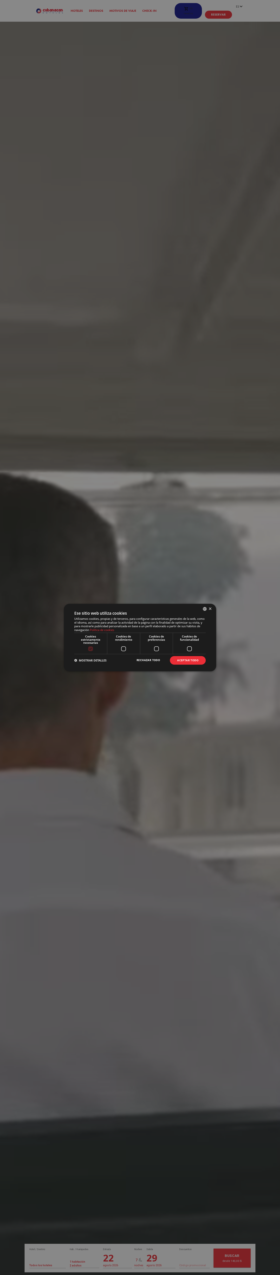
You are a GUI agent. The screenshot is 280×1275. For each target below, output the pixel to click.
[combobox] (205, 609)
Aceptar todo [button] (187, 660)
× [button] (210, 608)
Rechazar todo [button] (148, 660)
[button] (90, 660)
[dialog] (140, 637)
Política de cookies (102, 630)
